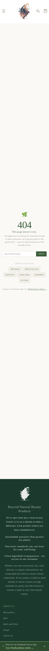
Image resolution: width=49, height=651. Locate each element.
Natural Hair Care (31, 269)
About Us (8, 635)
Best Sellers (15, 269)
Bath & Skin (10, 275)
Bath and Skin (10, 624)
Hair (5, 618)
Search (41, 254)
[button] (3, 11)
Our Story (24, 280)
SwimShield (39, 275)
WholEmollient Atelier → (37, 289)
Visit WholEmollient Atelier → (20, 648)
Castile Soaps (24, 275)
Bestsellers (9, 612)
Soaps (6, 630)
